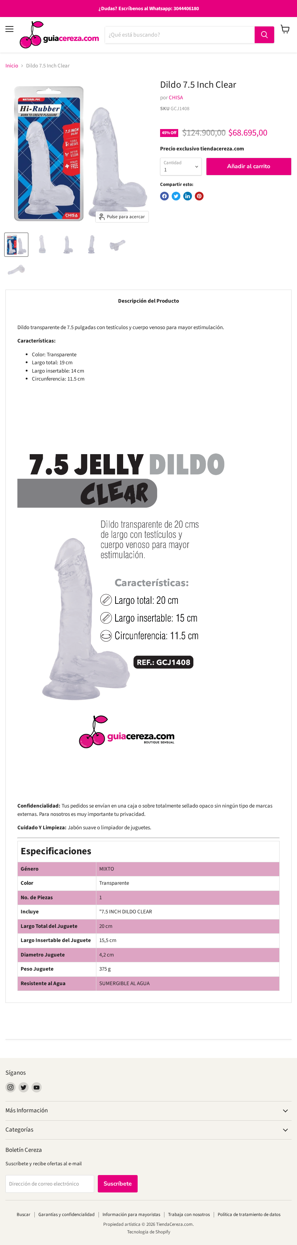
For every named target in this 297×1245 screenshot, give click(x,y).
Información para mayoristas (131, 1214)
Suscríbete (118, 1184)
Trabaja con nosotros (189, 1214)
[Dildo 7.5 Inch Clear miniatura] (16, 244)
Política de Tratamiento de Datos (249, 1214)
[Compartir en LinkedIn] (187, 196)
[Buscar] (264, 34)
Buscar (23, 1214)
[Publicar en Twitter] (176, 196)
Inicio (11, 66)
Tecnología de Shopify (148, 1232)
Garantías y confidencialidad (66, 1214)
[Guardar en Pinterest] (199, 196)
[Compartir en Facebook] (164, 196)
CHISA (176, 97)
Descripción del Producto (148, 301)
